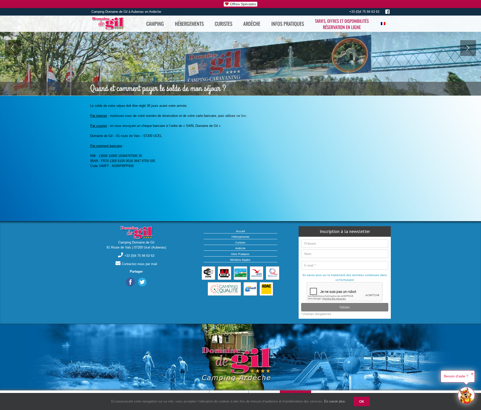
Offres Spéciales (243, 4)
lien (243, 116)
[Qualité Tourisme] (272, 273)
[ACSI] (224, 273)
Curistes (240, 242)
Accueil (240, 231)
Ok (361, 401)
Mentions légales (240, 259)
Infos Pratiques (240, 254)
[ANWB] (250, 289)
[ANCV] (256, 273)
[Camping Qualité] (224, 289)
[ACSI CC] (240, 273)
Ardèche (240, 248)
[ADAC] (266, 289)
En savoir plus (334, 401)
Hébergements (240, 236)
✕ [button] (472, 374)
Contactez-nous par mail (139, 264)
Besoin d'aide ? (456, 376)
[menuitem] (155, 24)
